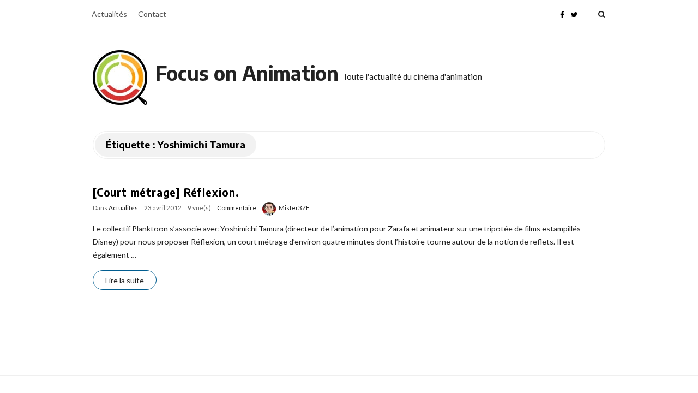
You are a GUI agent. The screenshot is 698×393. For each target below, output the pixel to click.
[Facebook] (562, 13)
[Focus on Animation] (120, 77)
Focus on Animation (247, 73)
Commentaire (236, 207)
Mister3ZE (294, 207)
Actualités (109, 14)
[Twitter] (574, 13)
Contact (152, 14)
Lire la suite (124, 280)
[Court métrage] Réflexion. (166, 192)
